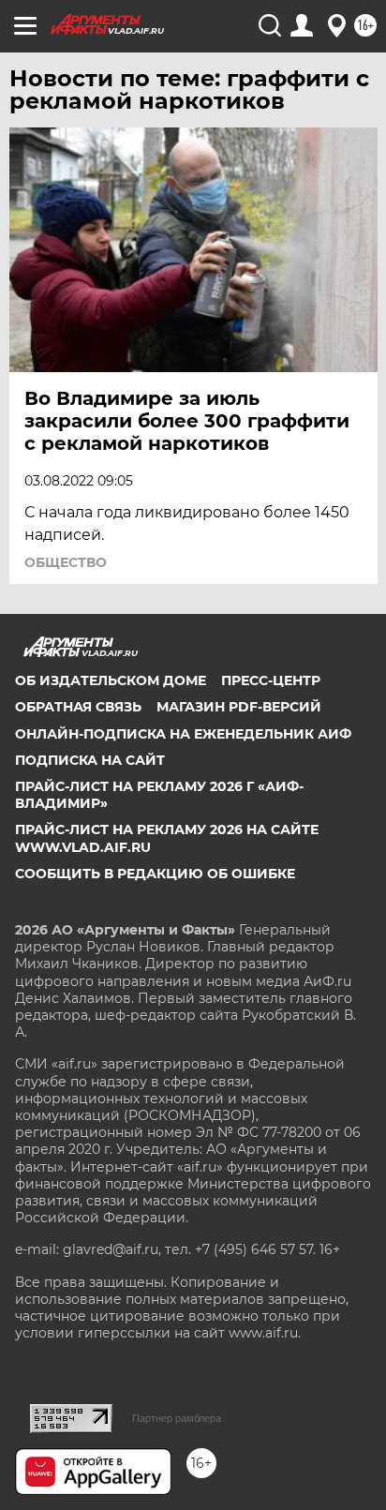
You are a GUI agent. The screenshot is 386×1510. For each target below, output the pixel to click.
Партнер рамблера (176, 1418)
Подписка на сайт (90, 760)
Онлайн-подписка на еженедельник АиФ (183, 733)
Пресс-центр (270, 680)
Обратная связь (78, 706)
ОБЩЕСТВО (65, 562)
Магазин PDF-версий (238, 706)
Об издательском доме (110, 680)
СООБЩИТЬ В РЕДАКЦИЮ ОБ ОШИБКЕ (155, 873)
